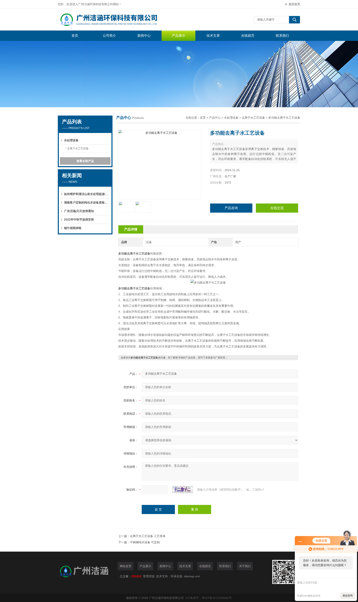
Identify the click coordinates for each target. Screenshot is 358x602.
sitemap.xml (192, 576)
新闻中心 (144, 35)
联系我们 (282, 35)
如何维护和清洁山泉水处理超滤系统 (87, 194)
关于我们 (245, 566)
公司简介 (109, 35)
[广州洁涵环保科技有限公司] (120, 19)
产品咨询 (231, 208)
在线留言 (247, 35)
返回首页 (294, 4)
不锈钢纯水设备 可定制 (145, 542)
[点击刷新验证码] (182, 489)
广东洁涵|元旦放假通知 (79, 211)
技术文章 (213, 35)
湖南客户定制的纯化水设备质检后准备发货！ (87, 202)
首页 (74, 35)
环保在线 (176, 576)
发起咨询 (348, 595)
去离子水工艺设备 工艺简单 (148, 536)
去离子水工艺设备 (253, 117)
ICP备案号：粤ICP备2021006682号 (208, 598)
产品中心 (215, 117)
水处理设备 (231, 117)
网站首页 (125, 566)
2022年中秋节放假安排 (79, 219)
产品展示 (178, 35)
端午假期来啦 (72, 228)
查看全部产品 (85, 161)
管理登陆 (149, 576)
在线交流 (277, 208)
